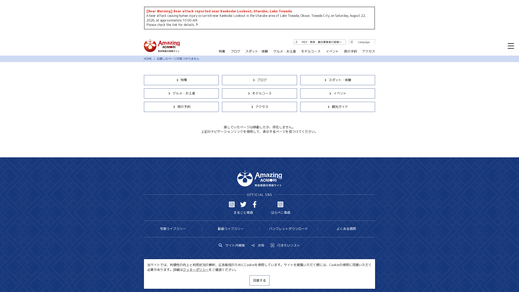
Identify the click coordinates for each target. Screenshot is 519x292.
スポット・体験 (340, 80)
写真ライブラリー (173, 229)
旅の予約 (183, 106)
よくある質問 (346, 229)
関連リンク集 (302, 277)
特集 (184, 80)
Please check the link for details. (170, 25)
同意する (259, 280)
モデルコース (262, 93)
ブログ (262, 80)
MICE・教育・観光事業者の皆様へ (232, 277)
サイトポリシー (274, 277)
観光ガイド (340, 106)
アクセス (261, 106)
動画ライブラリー (231, 229)
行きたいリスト (288, 245)
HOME (148, 58)
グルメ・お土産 (184, 93)
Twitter (243, 204)
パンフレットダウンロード (288, 229)
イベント (339, 93)
